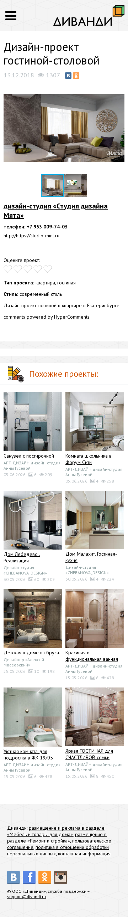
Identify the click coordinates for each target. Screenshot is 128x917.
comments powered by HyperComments (47, 317)
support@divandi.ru (26, 896)
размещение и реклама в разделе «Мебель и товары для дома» (56, 831)
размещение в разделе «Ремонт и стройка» (57, 837)
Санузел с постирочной (29, 456)
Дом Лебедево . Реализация (22, 557)
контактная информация (84, 853)
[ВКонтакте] (68, 75)
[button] (118, 89)
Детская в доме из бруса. (32, 652)
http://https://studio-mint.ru (31, 235)
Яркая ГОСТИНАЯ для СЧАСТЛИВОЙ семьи (89, 754)
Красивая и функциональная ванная (91, 655)
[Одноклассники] (76, 75)
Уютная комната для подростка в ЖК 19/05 (28, 754)
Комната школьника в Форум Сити (88, 459)
